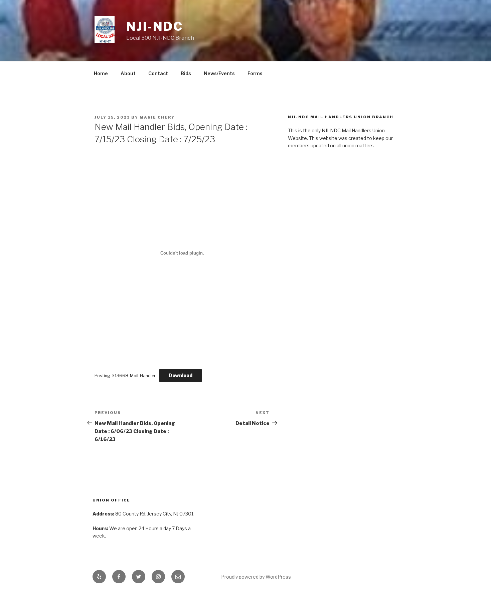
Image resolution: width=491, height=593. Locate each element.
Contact (158, 73)
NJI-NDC (154, 26)
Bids (186, 73)
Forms (255, 73)
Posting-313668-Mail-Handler (125, 375)
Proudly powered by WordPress (256, 577)
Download (180, 375)
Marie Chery (157, 117)
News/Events (219, 73)
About (128, 73)
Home (101, 73)
